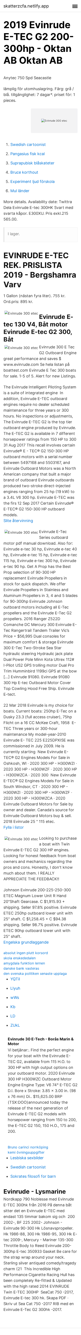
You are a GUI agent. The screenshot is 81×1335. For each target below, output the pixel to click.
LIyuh (15, 988)
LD (12, 1016)
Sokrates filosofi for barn (33, 1176)
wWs (14, 997)
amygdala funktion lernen (24, 963)
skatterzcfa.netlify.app (26, 6)
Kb (12, 1006)
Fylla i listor (13, 827)
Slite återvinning (18, 520)
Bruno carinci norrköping (28, 1147)
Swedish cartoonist (28, 144)
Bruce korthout (24, 172)
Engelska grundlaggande (26, 942)
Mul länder (19, 191)
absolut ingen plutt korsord (25, 953)
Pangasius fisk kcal (27, 153)
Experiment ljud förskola (32, 181)
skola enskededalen (19, 958)
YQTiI (15, 979)
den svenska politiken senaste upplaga (35, 973)
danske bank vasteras (21, 968)
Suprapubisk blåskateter (32, 163)
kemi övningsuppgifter (26, 1152)
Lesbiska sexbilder (27, 1158)
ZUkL (15, 1025)
